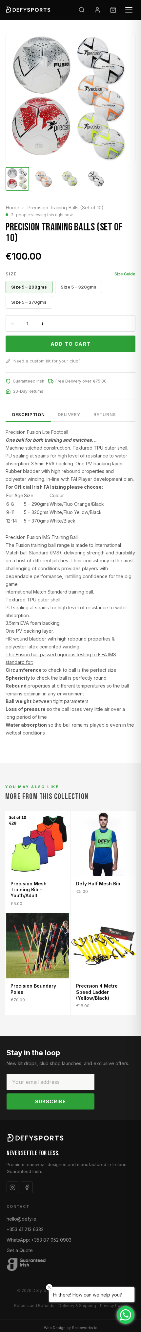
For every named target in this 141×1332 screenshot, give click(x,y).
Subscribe (50, 1101)
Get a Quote (20, 1250)
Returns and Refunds (34, 1305)
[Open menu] (128, 9)
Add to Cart (70, 344)
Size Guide (124, 273)
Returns (104, 414)
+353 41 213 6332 (25, 1229)
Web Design (55, 1327)
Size (70, 273)
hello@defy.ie (21, 1219)
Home (12, 207)
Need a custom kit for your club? (47, 360)
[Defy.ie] (29, 9)
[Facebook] (27, 1187)
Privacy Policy (113, 1305)
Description (28, 414)
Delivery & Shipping (77, 1305)
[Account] (97, 9)
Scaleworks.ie (84, 1327)
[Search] (81, 9)
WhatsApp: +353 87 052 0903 (39, 1240)
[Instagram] (12, 1187)
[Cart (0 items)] (113, 9)
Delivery (69, 414)
